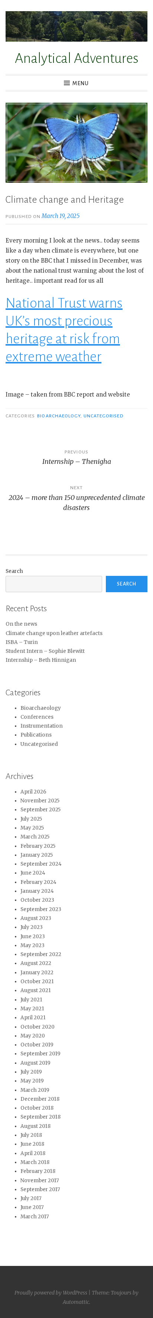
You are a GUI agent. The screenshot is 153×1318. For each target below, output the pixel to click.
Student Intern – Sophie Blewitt (45, 651)
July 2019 (31, 1072)
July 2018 (31, 1135)
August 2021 (35, 990)
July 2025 (31, 819)
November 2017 (39, 1180)
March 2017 (34, 1216)
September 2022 (40, 954)
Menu (80, 83)
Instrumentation (41, 726)
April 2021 (33, 1017)
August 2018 (35, 1126)
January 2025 (36, 855)
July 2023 (31, 927)
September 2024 (41, 864)
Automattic (76, 1302)
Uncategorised (104, 416)
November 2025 (39, 801)
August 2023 (35, 918)
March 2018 (34, 1162)
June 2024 (32, 873)
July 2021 (31, 1000)
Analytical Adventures (77, 58)
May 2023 (32, 945)
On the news (21, 624)
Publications (36, 735)
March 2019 (34, 1090)
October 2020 (37, 1027)
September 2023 (40, 909)
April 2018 (32, 1153)
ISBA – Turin (22, 642)
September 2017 (40, 1189)
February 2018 (37, 1171)
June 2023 (32, 936)
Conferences (36, 717)
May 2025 (32, 828)
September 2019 (40, 1054)
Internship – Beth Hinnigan (41, 660)
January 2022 (36, 972)
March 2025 (34, 837)
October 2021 (37, 981)
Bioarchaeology (59, 416)
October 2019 (36, 1045)
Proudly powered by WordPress (50, 1292)
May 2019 (32, 1081)
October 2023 (37, 900)
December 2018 (39, 1099)
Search (14, 571)
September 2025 (40, 809)
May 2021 (32, 1009)
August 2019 (35, 1063)
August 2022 (35, 963)
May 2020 (32, 1036)
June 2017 (32, 1207)
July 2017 (31, 1198)
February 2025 (37, 846)
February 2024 (38, 882)
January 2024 (37, 891)
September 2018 (40, 1117)
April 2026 (33, 792)
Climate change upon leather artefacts (54, 633)
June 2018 (32, 1144)
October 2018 (36, 1108)
